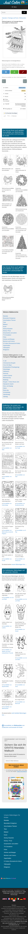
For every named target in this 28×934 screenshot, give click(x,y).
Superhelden (6, 345)
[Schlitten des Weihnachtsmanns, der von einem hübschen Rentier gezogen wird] (8, 697)
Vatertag (5, 396)
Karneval (5, 373)
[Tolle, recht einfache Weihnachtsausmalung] (8, 224)
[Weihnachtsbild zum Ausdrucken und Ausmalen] (22, 186)
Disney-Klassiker (8, 328)
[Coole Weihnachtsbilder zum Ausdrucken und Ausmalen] (8, 247)
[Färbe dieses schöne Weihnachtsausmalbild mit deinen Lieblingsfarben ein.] (8, 186)
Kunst (4, 326)
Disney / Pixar (7, 330)
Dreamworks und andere (10, 333)
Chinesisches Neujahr (9, 363)
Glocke (23, 90)
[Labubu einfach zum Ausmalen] (8, 620)
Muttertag (5, 379)
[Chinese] (24, 898)
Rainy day (6, 390)
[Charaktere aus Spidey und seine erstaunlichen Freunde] (8, 642)
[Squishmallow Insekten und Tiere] (8, 678)
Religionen (6, 349)
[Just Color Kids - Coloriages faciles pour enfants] (9, 898)
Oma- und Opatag (8, 386)
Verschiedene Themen (9, 320)
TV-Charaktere (7, 335)
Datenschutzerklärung (22, 771)
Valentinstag (6, 394)
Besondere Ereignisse (9, 318)
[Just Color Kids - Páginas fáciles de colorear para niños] (12, 898)
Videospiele (6, 347)
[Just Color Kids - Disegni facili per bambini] (18, 898)
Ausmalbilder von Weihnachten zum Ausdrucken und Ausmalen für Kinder (13, 134)
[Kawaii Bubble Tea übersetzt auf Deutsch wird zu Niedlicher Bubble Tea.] (21, 620)
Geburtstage (6, 369)
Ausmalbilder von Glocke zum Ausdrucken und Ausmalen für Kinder (13, 270)
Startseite (4, 18)
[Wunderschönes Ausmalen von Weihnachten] (8, 201)
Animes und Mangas (8, 339)
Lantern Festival (7, 375)
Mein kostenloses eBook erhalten (16, 766)
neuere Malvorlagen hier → (19, 564)
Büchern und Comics (9, 341)
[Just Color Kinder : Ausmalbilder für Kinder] (14, 2)
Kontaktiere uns (18, 891)
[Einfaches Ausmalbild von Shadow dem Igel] (21, 678)
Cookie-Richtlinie (14, 893)
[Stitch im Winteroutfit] (8, 591)
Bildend (5, 324)
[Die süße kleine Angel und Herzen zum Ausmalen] (21, 591)
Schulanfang (6, 392)
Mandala (5, 316)
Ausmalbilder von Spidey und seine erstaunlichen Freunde (7, 651)
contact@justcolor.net (14, 924)
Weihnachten (22, 18)
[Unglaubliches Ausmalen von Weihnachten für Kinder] (22, 251)
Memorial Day (7, 377)
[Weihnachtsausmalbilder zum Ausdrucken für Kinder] (8, 166)
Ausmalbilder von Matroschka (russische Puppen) (7, 532)
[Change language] (26, 2)
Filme (4, 337)
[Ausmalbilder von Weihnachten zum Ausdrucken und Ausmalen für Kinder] (3, 725)
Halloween (6, 371)
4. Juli (4, 360)
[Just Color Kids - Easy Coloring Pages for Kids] (4, 898)
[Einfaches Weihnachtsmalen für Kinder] (22, 166)
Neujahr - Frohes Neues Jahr (11, 382)
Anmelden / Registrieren (23, 2)
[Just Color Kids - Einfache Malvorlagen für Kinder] (21, 898)
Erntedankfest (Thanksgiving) (11, 367)
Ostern (5, 388)
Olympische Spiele (8, 384)
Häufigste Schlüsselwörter (8, 891)
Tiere (4, 322)
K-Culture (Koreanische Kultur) (11, 343)
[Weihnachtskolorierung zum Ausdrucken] (22, 206)
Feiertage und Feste (13, 18)
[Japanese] (14, 900)
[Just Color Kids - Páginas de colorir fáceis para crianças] (15, 898)
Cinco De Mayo (7, 365)
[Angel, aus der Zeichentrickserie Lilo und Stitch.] (21, 650)
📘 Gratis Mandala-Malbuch (8, 878)
